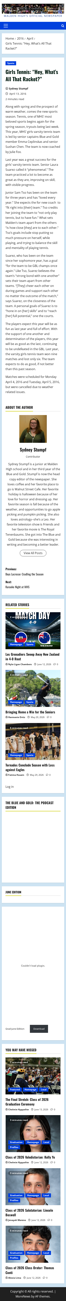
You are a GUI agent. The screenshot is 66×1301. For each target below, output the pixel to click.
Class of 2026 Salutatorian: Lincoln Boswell (29, 1212)
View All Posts (33, 553)
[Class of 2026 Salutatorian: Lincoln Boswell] (33, 1186)
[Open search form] (62, 25)
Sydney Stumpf (18, 88)
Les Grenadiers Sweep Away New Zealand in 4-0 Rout (32, 656)
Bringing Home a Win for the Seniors (30, 712)
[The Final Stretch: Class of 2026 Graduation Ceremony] (33, 1075)
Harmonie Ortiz (16, 717)
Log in (10, 787)
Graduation (16, 1142)
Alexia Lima (14, 1277)
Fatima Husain (16, 774)
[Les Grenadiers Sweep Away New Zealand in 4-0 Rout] (33, 630)
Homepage (16, 644)
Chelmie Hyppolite (18, 1109)
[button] (6, 26)
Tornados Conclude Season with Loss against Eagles (30, 767)
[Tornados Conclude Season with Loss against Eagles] (33, 741)
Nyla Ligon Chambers (20, 664)
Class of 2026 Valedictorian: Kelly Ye (30, 1157)
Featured (15, 1089)
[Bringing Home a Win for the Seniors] (33, 688)
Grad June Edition (15, 1028)
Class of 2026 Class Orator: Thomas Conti (30, 1270)
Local (44, 1089)
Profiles (14, 1147)
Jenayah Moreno (17, 1220)
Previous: (24, 571)
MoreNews (23, 1296)
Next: (18, 584)
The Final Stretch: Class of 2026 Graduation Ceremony (27, 1101)
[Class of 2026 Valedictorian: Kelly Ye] (33, 1133)
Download (39, 1028)
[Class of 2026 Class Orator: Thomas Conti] (33, 1244)
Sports (10, 63)
